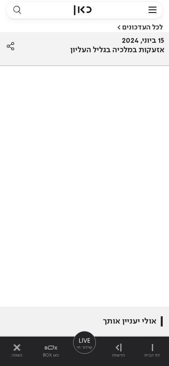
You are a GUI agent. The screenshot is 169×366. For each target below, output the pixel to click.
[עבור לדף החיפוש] (17, 10)
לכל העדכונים (142, 27)
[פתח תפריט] (152, 10)
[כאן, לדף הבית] (82, 10)
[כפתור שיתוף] (10, 46)
